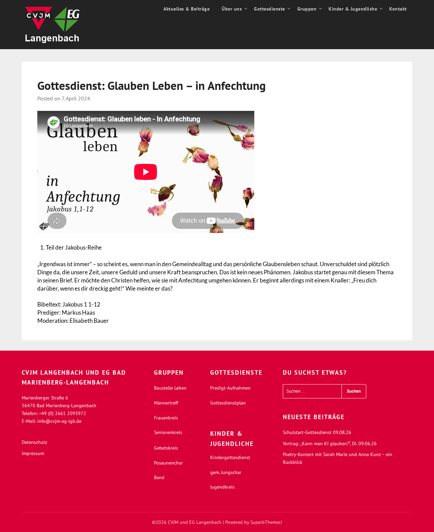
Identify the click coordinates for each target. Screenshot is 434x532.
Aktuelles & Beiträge (186, 9)
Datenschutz (34, 442)
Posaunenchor (168, 463)
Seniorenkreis (168, 432)
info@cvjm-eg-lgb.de (59, 421)
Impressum (33, 453)
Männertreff (166, 403)
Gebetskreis (166, 448)
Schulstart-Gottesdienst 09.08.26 (317, 432)
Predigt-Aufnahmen (230, 388)
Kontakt (398, 9)
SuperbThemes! (266, 522)
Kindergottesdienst (230, 457)
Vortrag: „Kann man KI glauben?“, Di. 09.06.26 (330, 443)
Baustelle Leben (170, 388)
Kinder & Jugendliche (353, 9)
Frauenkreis (166, 418)
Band (159, 477)
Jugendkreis (222, 487)
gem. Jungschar (225, 472)
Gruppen (307, 9)
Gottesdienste (269, 9)
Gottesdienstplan (228, 403)
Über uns (232, 9)
